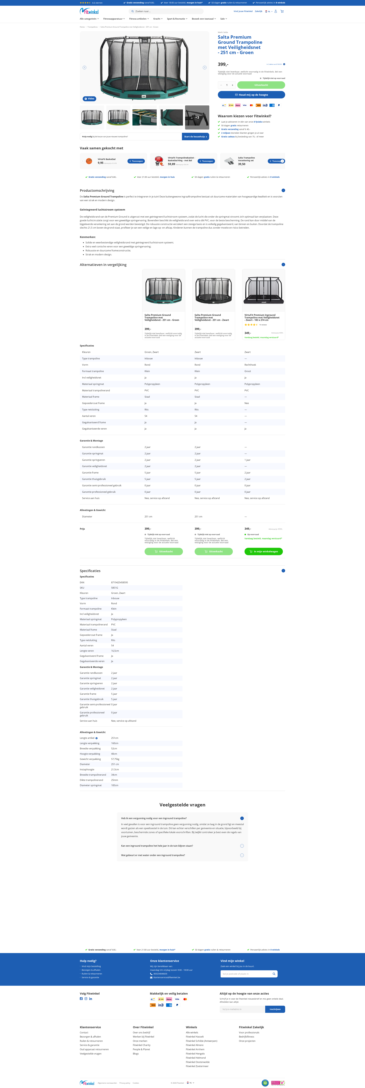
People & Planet (141, 1049)
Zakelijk (258, 11)
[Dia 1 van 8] (92, 117)
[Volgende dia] (204, 67)
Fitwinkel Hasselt (195, 1036)
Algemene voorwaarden (107, 1083)
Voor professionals (249, 1032)
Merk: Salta (223, 32)
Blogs (136, 1053)
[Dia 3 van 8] (144, 117)
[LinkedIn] (90, 998)
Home (82, 27)
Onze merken (140, 1040)
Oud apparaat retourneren (94, 1049)
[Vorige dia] (84, 67)
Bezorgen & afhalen (91, 970)
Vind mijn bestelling (91, 966)
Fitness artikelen (138, 18)
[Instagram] (86, 998)
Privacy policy (124, 1083)
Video (91, 98)
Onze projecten (247, 1040)
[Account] (276, 11)
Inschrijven (275, 1009)
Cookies (136, 1083)
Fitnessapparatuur (112, 18)
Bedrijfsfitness (246, 1036)
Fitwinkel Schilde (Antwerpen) (201, 1040)
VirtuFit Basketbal (106, 159)
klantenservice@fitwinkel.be (167, 977)
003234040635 (160, 973)
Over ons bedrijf (141, 1032)
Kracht (156, 18)
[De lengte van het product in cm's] (97, 738)
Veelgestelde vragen (91, 1053)
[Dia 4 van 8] (171, 117)
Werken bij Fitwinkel (143, 1036)
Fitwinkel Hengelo (195, 1053)
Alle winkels (192, 1032)
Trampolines (93, 27)
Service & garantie (90, 977)
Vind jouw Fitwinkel (243, 11)
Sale (222, 18)
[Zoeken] (274, 973)
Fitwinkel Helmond (196, 1057)
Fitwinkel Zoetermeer (197, 1066)
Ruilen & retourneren (92, 973)
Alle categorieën (88, 18)
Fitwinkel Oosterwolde (198, 1062)
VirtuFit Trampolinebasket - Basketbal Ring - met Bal (181, 159)
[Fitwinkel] (87, 1083)
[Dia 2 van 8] (118, 117)
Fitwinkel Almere (194, 1045)
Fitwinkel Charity (141, 1045)
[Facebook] (81, 998)
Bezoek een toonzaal (203, 18)
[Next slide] (282, 161)
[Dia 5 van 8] (197, 117)
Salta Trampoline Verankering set (246, 159)
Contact (84, 1032)
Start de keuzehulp (194, 136)
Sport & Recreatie (176, 18)
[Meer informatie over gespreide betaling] (284, 64)
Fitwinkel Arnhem (195, 1049)
